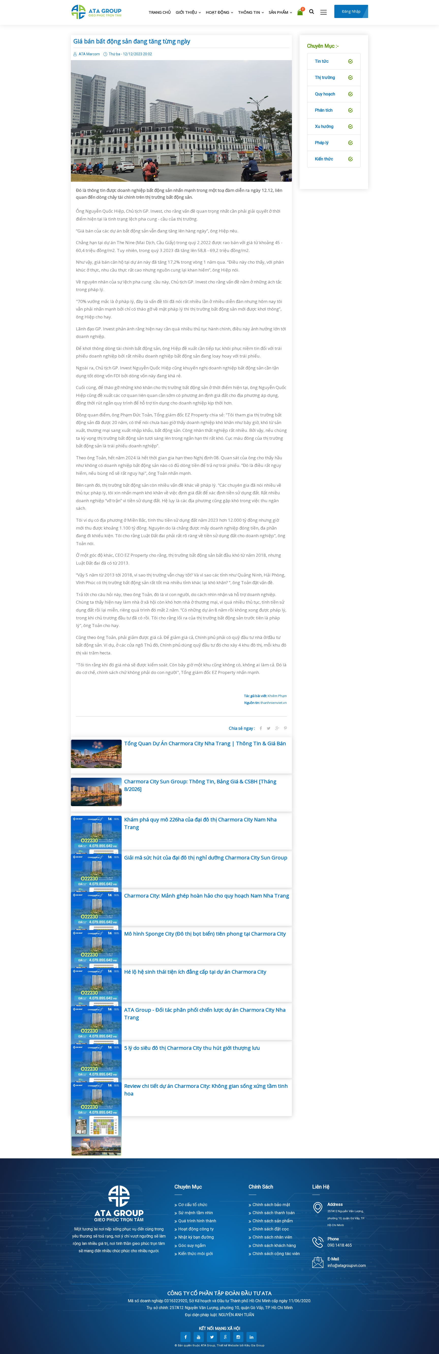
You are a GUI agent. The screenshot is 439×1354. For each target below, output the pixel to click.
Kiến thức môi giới (195, 1253)
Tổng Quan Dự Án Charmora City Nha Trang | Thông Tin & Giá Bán (205, 743)
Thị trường (325, 77)
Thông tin (249, 12)
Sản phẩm (278, 12)
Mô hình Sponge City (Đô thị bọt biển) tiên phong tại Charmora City (205, 933)
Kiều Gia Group (254, 1345)
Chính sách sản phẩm (273, 1220)
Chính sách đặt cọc (271, 1228)
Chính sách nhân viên (272, 1237)
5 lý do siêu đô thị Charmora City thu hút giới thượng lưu (192, 1047)
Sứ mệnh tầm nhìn (195, 1212)
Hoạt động (217, 12)
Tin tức (321, 61)
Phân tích (324, 110)
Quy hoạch (325, 93)
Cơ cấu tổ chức (192, 1204)
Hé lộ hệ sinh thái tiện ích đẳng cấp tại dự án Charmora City (195, 971)
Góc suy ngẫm (192, 1245)
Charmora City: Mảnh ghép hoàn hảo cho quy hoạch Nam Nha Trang (206, 895)
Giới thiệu (186, 12)
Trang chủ (160, 12)
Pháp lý (321, 142)
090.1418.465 (339, 1245)
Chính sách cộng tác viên (276, 1253)
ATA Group (208, 1345)
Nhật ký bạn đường (196, 1237)
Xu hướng (324, 126)
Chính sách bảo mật (271, 1204)
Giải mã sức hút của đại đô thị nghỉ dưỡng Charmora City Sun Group (205, 857)
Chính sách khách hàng (274, 1245)
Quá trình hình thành (197, 1220)
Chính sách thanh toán (274, 1212)
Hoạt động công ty (196, 1228)
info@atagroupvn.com (346, 1265)
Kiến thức (324, 158)
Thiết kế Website (228, 1345)
